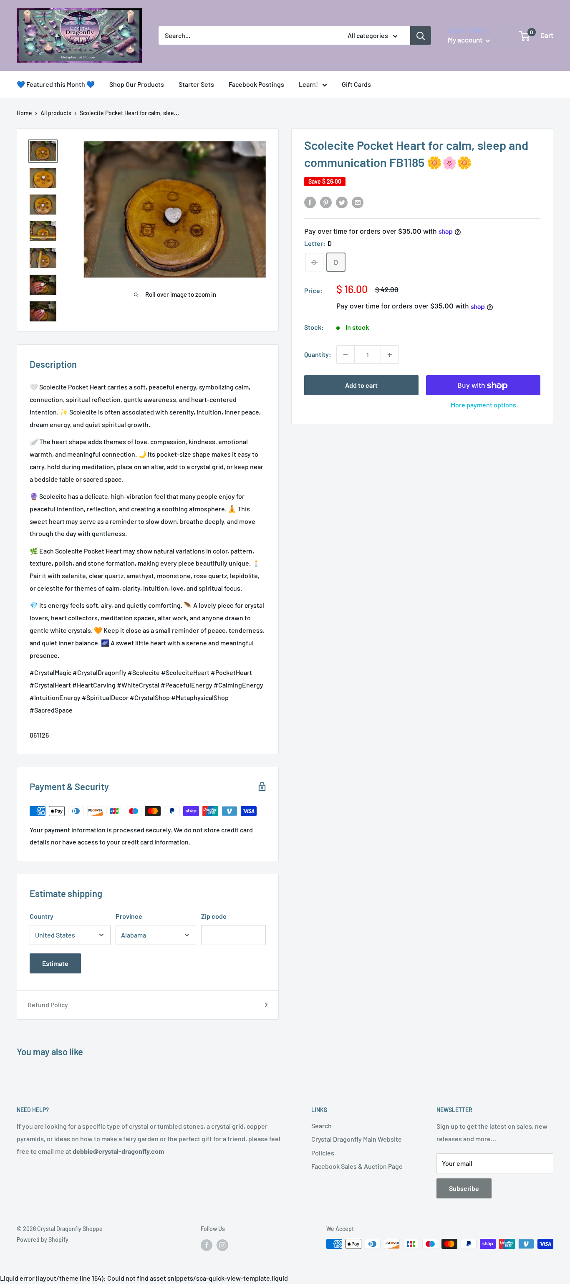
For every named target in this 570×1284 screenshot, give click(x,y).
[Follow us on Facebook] (206, 1245)
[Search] (420, 35)
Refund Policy (48, 1004)
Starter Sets (196, 84)
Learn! (308, 84)
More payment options (483, 405)
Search (321, 1126)
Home (24, 112)
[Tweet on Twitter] (342, 201)
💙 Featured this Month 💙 (56, 84)
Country (41, 916)
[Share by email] (357, 201)
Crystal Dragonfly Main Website (356, 1139)
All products (55, 112)
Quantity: (317, 355)
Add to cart (361, 385)
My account (466, 39)
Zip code (214, 916)
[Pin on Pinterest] (326, 201)
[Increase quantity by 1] (389, 355)
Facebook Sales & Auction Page (357, 1166)
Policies (322, 1153)
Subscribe (464, 1188)
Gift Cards (356, 84)
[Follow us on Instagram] (222, 1245)
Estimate (55, 963)
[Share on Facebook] (310, 201)
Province (129, 916)
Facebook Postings (256, 84)
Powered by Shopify (42, 1239)
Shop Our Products (136, 84)
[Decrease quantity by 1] (345, 355)
